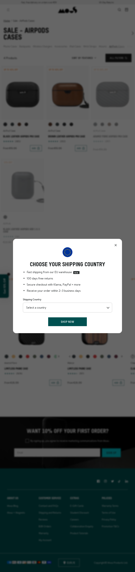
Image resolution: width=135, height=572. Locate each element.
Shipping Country (32, 299)
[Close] (115, 245)
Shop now (67, 322)
